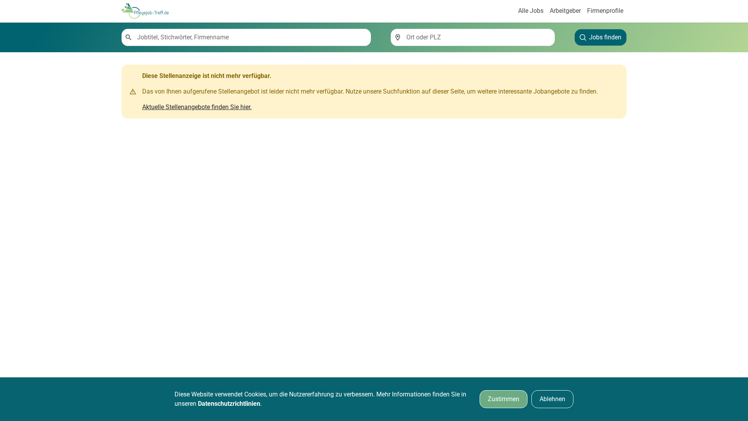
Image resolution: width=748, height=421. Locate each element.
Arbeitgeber (565, 10)
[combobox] (251, 37)
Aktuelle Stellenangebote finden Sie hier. (197, 107)
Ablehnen (552, 399)
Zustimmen (503, 399)
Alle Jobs (530, 10)
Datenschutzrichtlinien (229, 403)
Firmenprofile (605, 10)
